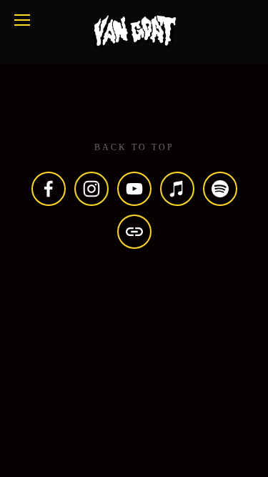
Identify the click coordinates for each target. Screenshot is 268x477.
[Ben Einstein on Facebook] (48, 189)
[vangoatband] (220, 189)
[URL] (134, 232)
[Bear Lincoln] (91, 189)
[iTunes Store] (177, 189)
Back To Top (134, 147)
